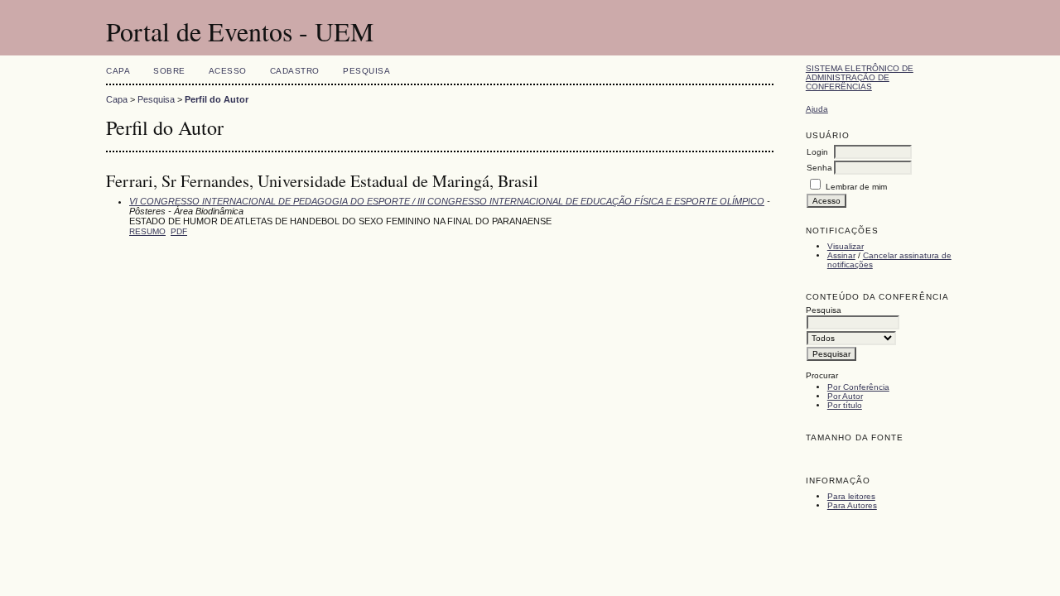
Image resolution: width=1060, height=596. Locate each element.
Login (817, 151)
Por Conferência (858, 387)
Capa (118, 70)
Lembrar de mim (856, 186)
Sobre (169, 70)
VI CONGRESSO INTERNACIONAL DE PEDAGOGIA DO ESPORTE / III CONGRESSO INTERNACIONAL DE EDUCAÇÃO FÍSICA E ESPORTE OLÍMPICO (446, 201)
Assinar (841, 255)
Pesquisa (366, 70)
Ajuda (817, 108)
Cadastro (295, 70)
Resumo (147, 231)
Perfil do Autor (216, 99)
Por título (844, 405)
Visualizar (845, 246)
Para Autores (852, 505)
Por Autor (845, 396)
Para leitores (851, 496)
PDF (179, 231)
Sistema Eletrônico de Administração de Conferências (859, 77)
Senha (819, 167)
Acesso (228, 70)
